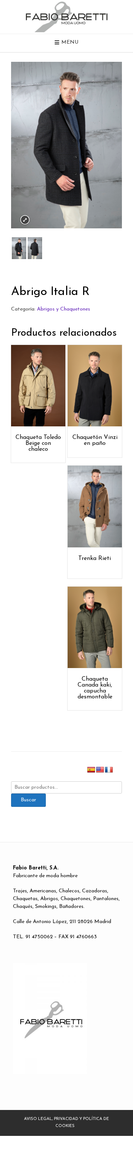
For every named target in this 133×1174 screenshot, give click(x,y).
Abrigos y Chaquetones (63, 309)
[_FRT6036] (19, 248)
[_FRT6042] (35, 248)
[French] (109, 770)
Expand (25, 220)
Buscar (28, 800)
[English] (100, 770)
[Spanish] (91, 770)
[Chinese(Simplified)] (118, 770)
